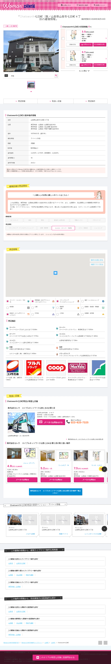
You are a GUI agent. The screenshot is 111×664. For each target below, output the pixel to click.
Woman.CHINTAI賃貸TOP (11, 642)
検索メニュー (100, 5)
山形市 (53, 642)
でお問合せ (22, 479)
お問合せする (87, 44)
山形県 (47, 642)
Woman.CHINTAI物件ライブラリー (31, 642)
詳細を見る (72, 44)
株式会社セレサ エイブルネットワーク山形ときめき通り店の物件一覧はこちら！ (55, 492)
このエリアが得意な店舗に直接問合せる (57, 657)
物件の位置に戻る (97, 260)
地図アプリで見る (97, 264)
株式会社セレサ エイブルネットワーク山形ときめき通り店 (85, 439)
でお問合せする (53, 422)
